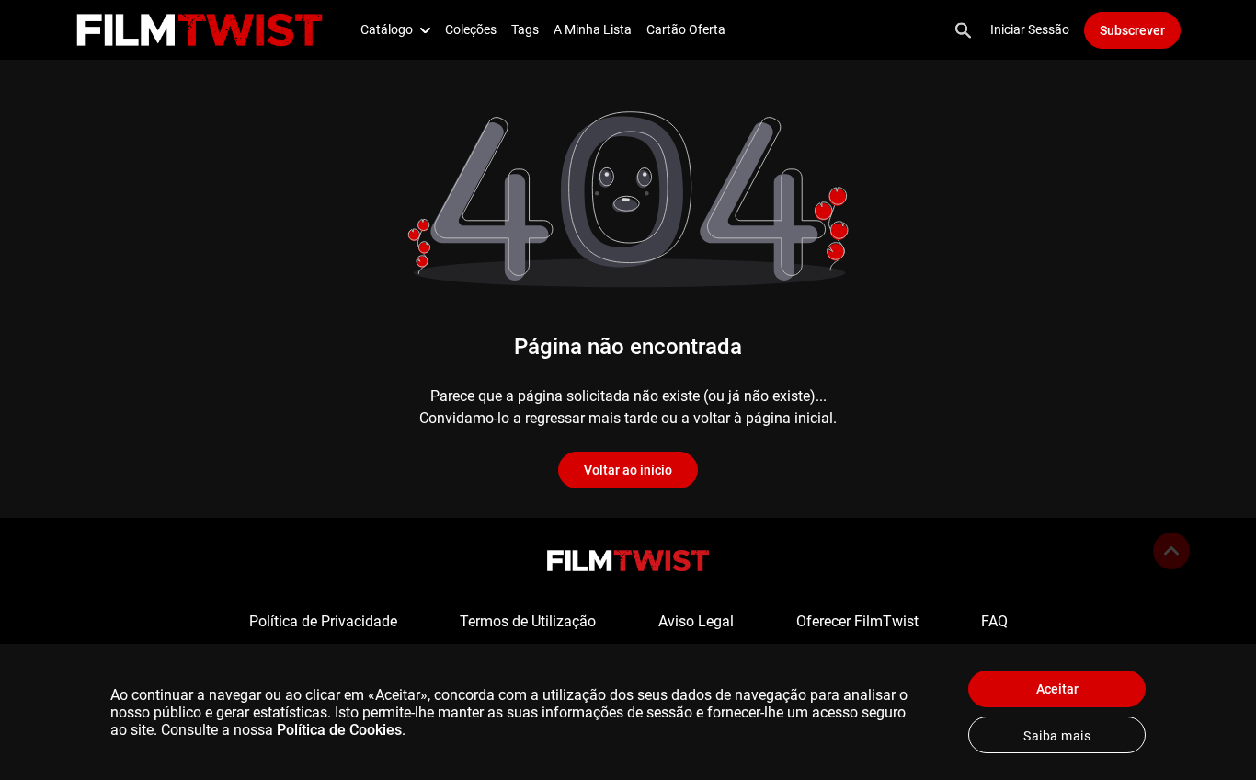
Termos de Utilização (528, 621)
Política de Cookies (339, 730)
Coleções (471, 29)
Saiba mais (1056, 735)
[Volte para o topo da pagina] (1171, 551)
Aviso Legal (696, 621)
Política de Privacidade (323, 621)
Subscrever (1132, 30)
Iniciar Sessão (1029, 29)
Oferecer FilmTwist (857, 621)
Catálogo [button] (386, 29)
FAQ (994, 621)
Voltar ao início (628, 470)
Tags (525, 29)
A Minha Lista (593, 29)
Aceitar (1057, 689)
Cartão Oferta (685, 29)
